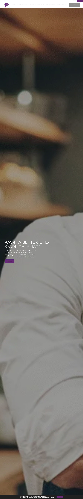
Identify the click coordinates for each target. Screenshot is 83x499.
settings (52, 497)
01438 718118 (5, 0)
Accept (59, 497)
